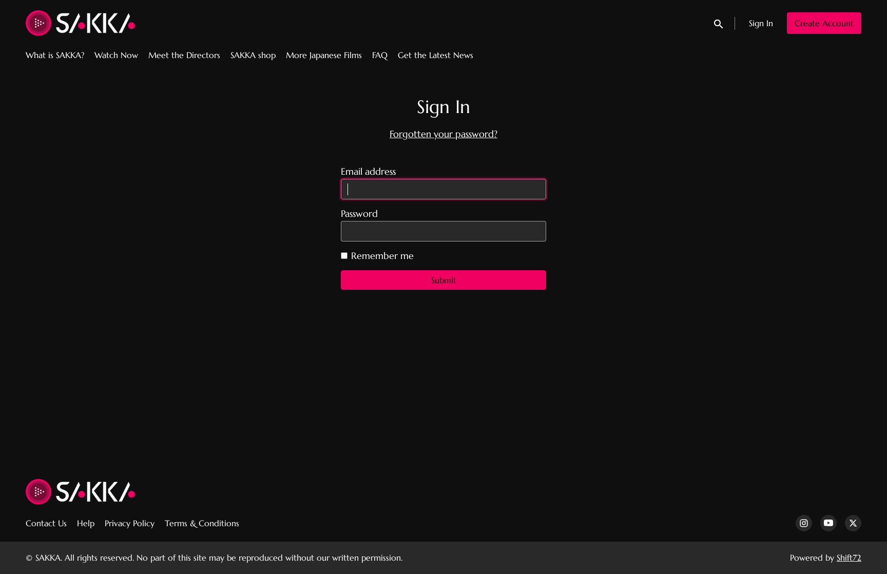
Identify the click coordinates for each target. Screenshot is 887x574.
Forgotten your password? (443, 134)
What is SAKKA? (55, 55)
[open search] (719, 23)
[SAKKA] (80, 492)
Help (85, 523)
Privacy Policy (130, 523)
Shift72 (849, 557)
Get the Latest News (435, 55)
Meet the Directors (184, 55)
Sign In (761, 23)
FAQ (380, 55)
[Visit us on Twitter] (853, 523)
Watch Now (116, 55)
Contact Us (46, 523)
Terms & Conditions (202, 523)
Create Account (824, 23)
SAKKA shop (253, 55)
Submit (443, 280)
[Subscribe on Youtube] (828, 523)
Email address (368, 171)
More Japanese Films (324, 55)
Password (359, 214)
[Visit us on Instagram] (804, 523)
